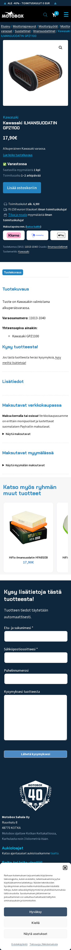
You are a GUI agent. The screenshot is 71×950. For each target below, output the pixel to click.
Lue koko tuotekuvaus (18, 155)
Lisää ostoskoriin (22, 187)
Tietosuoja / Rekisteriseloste (44, 944)
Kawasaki (23, 251)
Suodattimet (23, 31)
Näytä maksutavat (18, 434)
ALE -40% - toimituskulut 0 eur (28, 3)
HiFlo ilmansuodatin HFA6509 (28, 557)
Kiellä (36, 923)
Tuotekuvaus (12, 272)
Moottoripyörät (48, 26)
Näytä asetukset (35, 934)
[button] (65, 868)
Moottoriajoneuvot (24, 26)
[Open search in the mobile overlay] (45, 15)
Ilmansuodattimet (44, 31)
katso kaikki (33, 226)
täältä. (54, 853)
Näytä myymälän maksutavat (25, 465)
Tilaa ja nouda (17, 215)
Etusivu (5, 26)
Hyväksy (35, 912)
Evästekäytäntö (19, 944)
